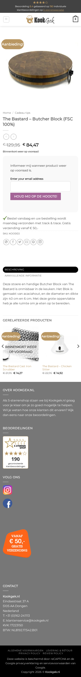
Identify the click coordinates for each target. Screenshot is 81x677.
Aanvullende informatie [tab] (23, 275)
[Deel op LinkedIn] (40, 242)
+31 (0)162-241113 (18, 615)
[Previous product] (13, 137)
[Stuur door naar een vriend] (27, 242)
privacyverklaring (27, 663)
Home (7, 112)
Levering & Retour (59, 650)
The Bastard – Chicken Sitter (57, 368)
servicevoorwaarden (57, 663)
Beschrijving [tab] (14, 269)
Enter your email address (26, 178)
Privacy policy (29, 653)
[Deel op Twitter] (20, 242)
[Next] (78, 353)
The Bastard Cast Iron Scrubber (17, 368)
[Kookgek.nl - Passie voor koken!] (40, 19)
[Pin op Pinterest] (33, 242)
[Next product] (6, 137)
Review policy (53, 653)
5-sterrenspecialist (53, 9)
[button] (6, 19)
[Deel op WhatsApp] (6, 242)
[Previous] (3, 353)
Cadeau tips (22, 112)
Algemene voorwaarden (26, 650)
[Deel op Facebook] (13, 242)
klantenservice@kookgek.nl (27, 620)
